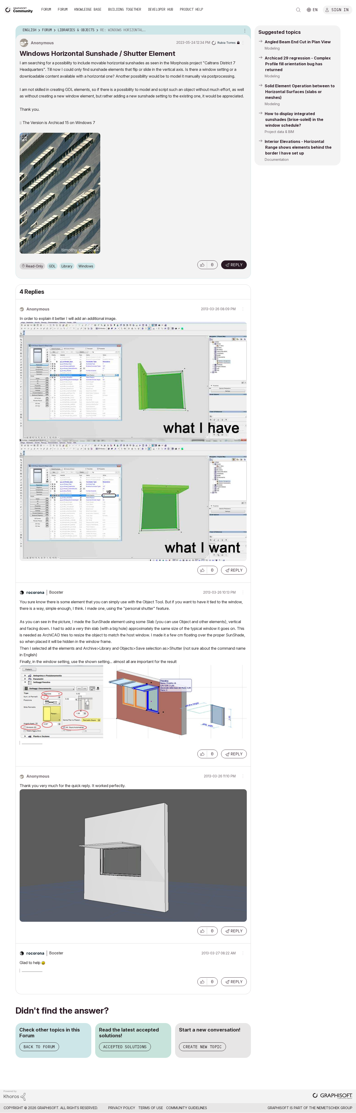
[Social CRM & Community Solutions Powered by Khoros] (14, 1095)
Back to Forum (39, 1046)
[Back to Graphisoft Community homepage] (20, 9)
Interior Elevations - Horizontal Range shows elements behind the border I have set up (298, 147)
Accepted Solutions (125, 1046)
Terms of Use (150, 1108)
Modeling (272, 48)
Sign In (340, 9)
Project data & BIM (279, 132)
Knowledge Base (87, 9)
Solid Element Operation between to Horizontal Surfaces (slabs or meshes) (300, 91)
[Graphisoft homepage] (332, 1096)
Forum (46, 9)
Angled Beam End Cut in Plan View (298, 41)
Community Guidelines (186, 1108)
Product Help (191, 9)
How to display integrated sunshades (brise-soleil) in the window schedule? (294, 119)
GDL (52, 266)
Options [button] (244, 30)
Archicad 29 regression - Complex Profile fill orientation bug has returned (298, 64)
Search (298, 9)
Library (67, 266)
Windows (85, 266)
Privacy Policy (121, 1108)
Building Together (124, 9)
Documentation (277, 159)
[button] (202, 265)
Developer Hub (160, 9)
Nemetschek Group (334, 1108)
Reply (237, 264)
